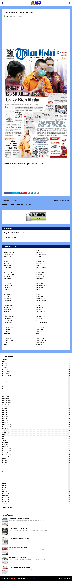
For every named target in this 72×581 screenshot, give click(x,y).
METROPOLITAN (8, 287)
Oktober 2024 (36, 404)
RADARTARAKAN (8, 305)
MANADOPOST (7, 283)
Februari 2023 (36, 444)
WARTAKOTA (39, 345)
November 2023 (36, 426)
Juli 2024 (36, 410)
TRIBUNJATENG (7, 334)
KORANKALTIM (40, 274)
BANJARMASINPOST (9, 252)
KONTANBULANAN (8, 272)
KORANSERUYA (8, 276)
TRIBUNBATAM (40, 329)
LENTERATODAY (40, 281)
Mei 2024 (36, 414)
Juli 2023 (36, 434)
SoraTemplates (12, 578)
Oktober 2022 (36, 453)
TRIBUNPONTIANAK (41, 340)
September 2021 (36, 479)
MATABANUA (39, 283)
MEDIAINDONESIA (41, 285)
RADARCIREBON (40, 298)
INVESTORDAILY (8, 265)
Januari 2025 (36, 398)
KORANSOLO (39, 279)
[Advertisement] (36, 31)
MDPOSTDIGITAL (8, 285)
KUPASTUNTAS (7, 281)
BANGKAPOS (39, 250)
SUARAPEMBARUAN (9, 323)
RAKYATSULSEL (8, 309)
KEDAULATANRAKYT (9, 270)
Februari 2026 (36, 372)
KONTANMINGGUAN (9, 274)
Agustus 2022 (36, 457)
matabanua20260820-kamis (17, 557)
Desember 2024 (36, 400)
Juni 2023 (36, 436)
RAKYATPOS (39, 307)
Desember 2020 (36, 497)
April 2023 (36, 440)
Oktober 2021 (36, 477)
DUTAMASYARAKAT (41, 254)
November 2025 (36, 378)
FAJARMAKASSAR (8, 257)
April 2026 (36, 368)
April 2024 (36, 416)
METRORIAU (39, 287)
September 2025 (36, 382)
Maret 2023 (36, 442)
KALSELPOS (39, 265)
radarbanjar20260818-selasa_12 (19, 519)
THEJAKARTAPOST (8, 327)
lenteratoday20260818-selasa (18, 548)
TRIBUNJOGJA (39, 334)
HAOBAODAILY (7, 261)
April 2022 (36, 465)
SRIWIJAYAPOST (8, 320)
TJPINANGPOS (40, 327)
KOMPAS (38, 270)
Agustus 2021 (36, 481)
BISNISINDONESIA (8, 254)
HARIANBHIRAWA (40, 261)
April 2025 (36, 392)
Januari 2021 (36, 495)
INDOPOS (6, 263)
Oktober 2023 (36, 428)
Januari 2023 (36, 446)
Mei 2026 (36, 366)
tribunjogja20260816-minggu (18, 528)
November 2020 (36, 499)
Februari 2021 (36, 493)
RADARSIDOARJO (8, 303)
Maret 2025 (36, 394)
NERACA (38, 290)
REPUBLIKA (6, 312)
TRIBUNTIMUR (40, 342)
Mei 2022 (36, 463)
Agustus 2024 (36, 408)
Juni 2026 (36, 363)
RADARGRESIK (7, 301)
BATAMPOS (39, 252)
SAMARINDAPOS (40, 312)
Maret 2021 (36, 491)
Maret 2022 (36, 467)
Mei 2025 (36, 390)
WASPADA (6, 347)
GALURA (6, 259)
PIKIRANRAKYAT (40, 292)
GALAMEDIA (39, 257)
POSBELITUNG (40, 294)
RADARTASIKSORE (8, 307)
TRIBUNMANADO (8, 338)
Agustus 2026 (36, 359)
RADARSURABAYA (41, 303)
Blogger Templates (30, 578)
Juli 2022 (36, 459)
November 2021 (36, 475)
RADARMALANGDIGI (41, 301)
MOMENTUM (7, 290)
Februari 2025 (36, 396)
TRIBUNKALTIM (7, 336)
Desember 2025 (36, 376)
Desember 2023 (36, 424)
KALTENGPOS (7, 268)
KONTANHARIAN (40, 272)
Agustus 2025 (36, 384)
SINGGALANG (7, 318)
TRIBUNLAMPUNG (41, 336)
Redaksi (9, 16)
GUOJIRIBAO (39, 259)
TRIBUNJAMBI (39, 331)
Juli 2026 (36, 361)
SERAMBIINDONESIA (9, 314)
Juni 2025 (36, 388)
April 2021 (36, 489)
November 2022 (36, 450)
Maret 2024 (36, 418)
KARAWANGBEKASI (41, 268)
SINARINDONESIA (40, 316)
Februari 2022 (36, 469)
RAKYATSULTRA (40, 309)
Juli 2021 (36, 483)
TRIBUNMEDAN (40, 338)
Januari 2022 (36, 471)
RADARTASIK (39, 305)
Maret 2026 (36, 370)
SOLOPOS (39, 318)
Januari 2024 (36, 422)
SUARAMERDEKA (40, 320)
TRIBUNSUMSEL (8, 342)
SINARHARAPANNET (9, 316)
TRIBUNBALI (7, 329)
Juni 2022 (36, 461)
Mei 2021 (36, 487)
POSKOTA (6, 296)
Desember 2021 (36, 473)
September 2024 (36, 406)
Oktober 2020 (36, 501)
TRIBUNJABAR (7, 331)
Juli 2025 (36, 386)
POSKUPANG (39, 296)
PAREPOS (6, 292)
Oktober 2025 (36, 380)
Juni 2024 (36, 412)
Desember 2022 (36, 448)
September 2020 (36, 503)
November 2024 (36, 402)
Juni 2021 (36, 485)
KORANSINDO (7, 279)
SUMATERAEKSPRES (41, 323)
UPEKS (5, 345)
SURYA (38, 325)
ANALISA (6, 250)
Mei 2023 (36, 438)
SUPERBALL (7, 325)
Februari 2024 (36, 420)
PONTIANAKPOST (8, 294)
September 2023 (36, 430)
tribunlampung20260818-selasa (19, 538)
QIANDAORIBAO (8, 298)
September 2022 (36, 455)
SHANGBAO (39, 314)
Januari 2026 (36, 374)
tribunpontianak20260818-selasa (19, 567)
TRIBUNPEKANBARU (9, 340)
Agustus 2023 (36, 432)
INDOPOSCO (39, 263)
